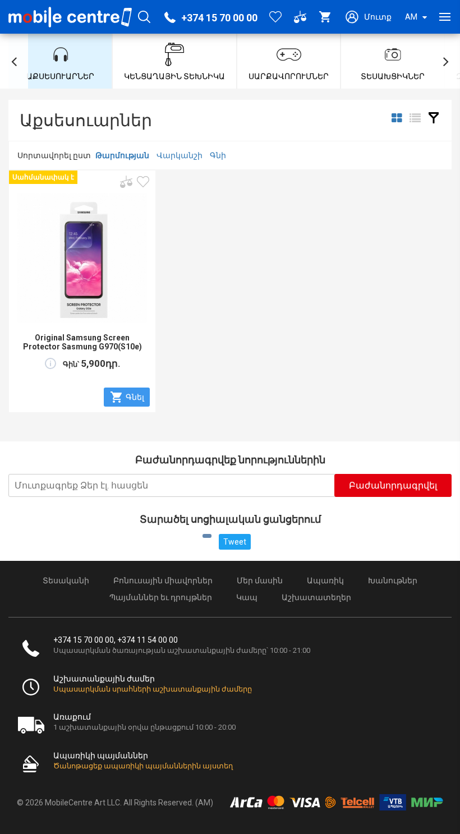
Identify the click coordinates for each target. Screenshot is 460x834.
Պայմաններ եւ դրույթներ (160, 597)
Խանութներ (392, 580)
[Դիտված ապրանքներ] (143, 181)
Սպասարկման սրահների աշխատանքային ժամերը (152, 689)
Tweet (234, 541)
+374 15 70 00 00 (219, 18)
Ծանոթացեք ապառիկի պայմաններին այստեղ (143, 766)
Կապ (246, 597)
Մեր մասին (260, 580)
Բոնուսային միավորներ (163, 580)
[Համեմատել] (126, 181)
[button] (14, 61)
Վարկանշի (180, 155)
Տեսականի (66, 580)
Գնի (218, 155)
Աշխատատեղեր (316, 597)
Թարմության (122, 155)
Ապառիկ (325, 580)
